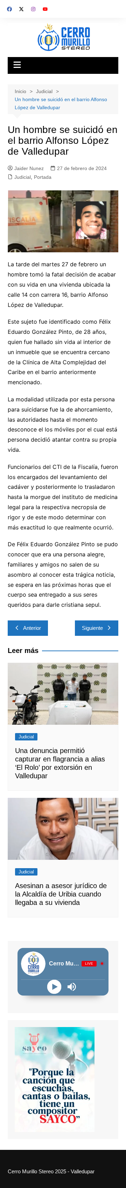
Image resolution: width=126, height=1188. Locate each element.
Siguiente (92, 628)
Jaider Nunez (29, 168)
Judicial (22, 177)
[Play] (54, 987)
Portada (42, 177)
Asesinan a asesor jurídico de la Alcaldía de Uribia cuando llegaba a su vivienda (61, 894)
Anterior (32, 628)
